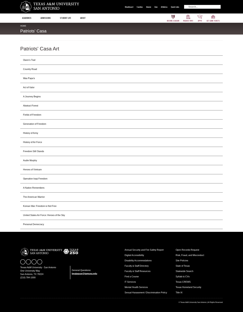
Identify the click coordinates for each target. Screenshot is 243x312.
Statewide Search (184, 271)
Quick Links (175, 6)
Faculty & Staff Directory (137, 266)
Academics (26, 17)
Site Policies (182, 260)
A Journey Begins (32, 96)
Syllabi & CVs (183, 276)
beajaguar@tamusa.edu (84, 273)
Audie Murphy (30, 160)
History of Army (30, 133)
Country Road (30, 69)
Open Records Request (187, 250)
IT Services (130, 282)
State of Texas (183, 266)
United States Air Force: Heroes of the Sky (44, 215)
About (83, 17)
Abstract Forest (30, 105)
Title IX (179, 292)
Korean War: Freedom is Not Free (40, 206)
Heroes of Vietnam (32, 169)
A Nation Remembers (33, 188)
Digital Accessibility (134, 255)
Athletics (164, 6)
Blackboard (129, 6)
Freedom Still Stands (33, 151)
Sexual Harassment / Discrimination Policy (146, 292)
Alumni (148, 6)
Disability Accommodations (138, 260)
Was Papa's (29, 78)
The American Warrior (34, 197)
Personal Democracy (33, 224)
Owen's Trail (29, 60)
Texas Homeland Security (188, 287)
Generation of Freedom (34, 124)
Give (156, 6)
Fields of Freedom (32, 115)
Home (23, 26)
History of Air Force (32, 142)
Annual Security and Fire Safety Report (144, 250)
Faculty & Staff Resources (137, 271)
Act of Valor (28, 87)
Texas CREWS (183, 282)
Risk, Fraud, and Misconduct (190, 255)
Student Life (65, 17)
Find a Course (132, 276)
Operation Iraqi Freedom (35, 178)
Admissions (45, 17)
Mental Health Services (136, 287)
